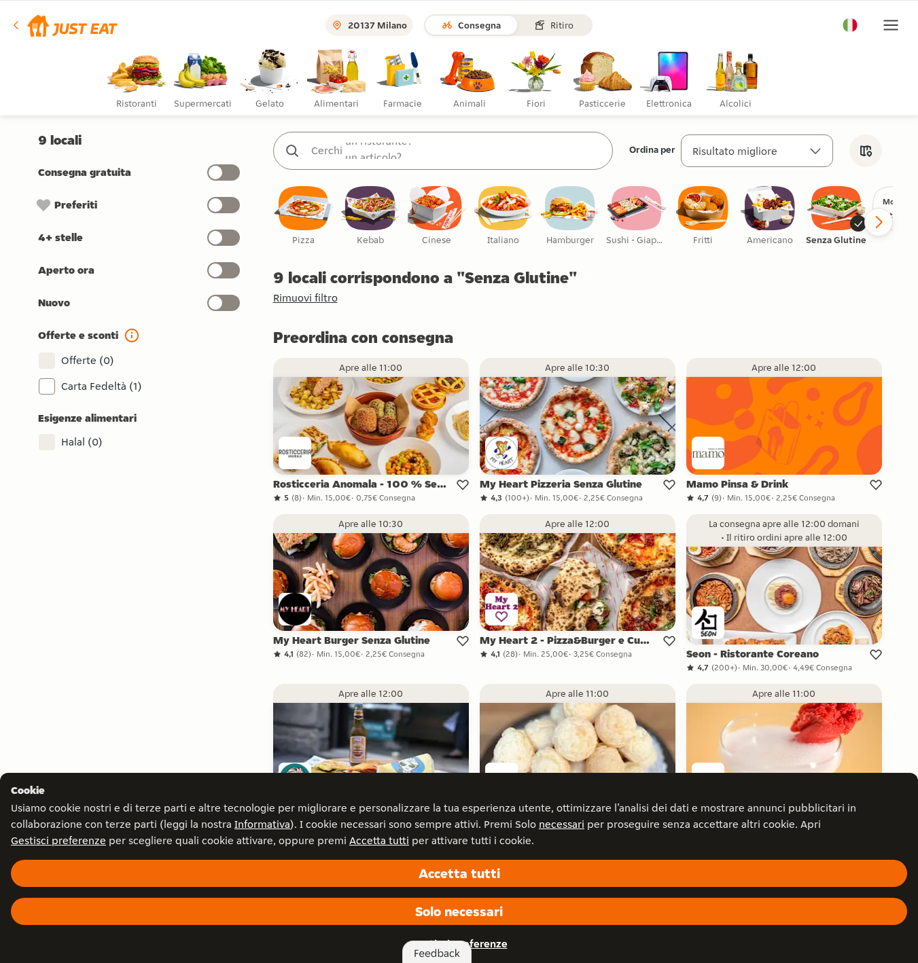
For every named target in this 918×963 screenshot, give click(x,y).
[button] (64, 25)
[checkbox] (303, 216)
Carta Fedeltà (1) (101, 386)
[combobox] (456, 151)
